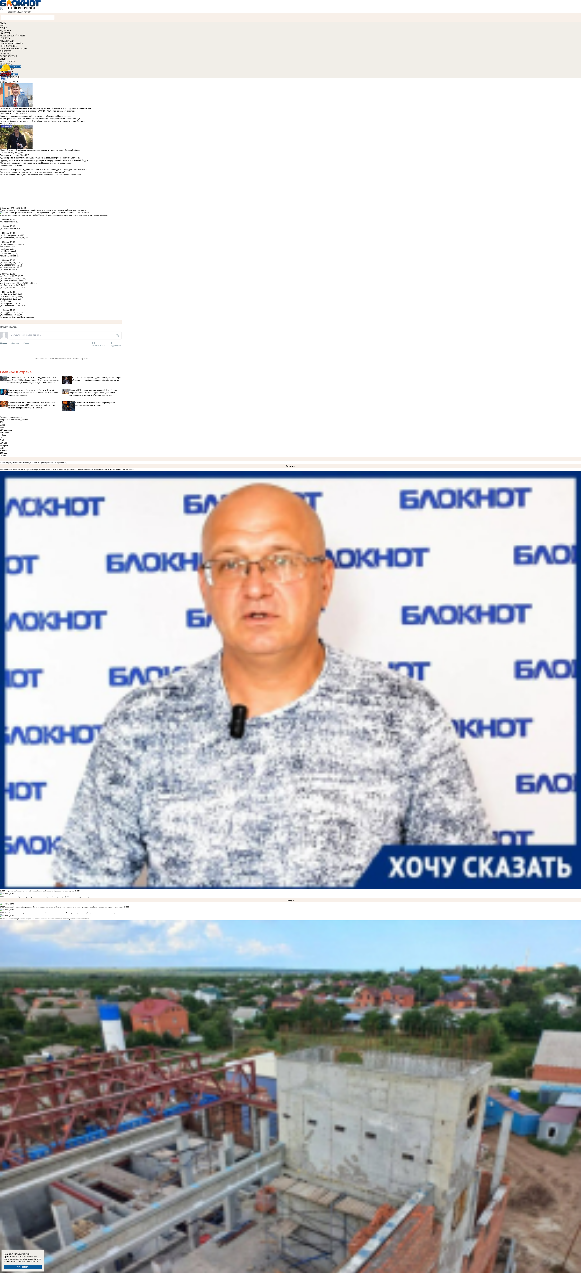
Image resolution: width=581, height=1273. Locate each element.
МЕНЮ (3, 23)
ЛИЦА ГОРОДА (7, 41)
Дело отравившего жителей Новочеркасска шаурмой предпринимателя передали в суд (40, 119)
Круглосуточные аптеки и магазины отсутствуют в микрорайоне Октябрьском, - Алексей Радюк (44, 160)
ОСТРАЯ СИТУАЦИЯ (9, 82)
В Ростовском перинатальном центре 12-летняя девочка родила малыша (101, 469)
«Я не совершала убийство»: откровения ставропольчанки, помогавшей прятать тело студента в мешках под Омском (47, 919)
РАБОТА (17, 66)
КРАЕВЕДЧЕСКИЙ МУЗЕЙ (12, 36)
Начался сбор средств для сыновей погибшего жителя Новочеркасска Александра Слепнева (43, 121)
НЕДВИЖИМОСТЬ (8, 46)
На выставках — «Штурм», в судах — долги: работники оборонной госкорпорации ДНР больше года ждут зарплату (46, 897)
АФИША (3, 28)
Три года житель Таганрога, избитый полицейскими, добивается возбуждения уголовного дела (39, 891)
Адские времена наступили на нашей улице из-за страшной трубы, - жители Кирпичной (40, 158)
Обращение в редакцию (11, 165)
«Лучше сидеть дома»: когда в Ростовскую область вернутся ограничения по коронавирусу (33, 463)
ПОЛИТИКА (5, 54)
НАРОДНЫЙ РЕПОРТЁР (11, 43)
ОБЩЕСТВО (5, 51)
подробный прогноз (9, 420)
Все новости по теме (9, 113)
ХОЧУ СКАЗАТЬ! (8, 61)
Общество (4, 208)
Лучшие (15, 343)
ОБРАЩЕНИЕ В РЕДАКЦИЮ (13, 48)
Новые (3, 343)
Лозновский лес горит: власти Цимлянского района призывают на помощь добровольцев (37, 469)
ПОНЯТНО (23, 1267)
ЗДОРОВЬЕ (5, 30)
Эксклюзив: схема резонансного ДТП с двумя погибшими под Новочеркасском (36, 116)
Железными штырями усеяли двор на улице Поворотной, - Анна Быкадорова (35, 163)
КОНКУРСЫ (5, 33)
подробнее (23, 420)
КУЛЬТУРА (5, 38)
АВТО (2, 25)
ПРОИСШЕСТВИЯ (8, 56)
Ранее (26, 343)
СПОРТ (3, 59)
